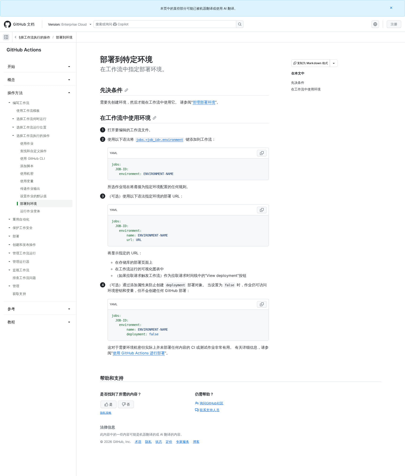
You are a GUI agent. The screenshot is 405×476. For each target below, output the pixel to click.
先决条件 (111, 90)
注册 (394, 24)
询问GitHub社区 (211, 403)
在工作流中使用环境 (125, 117)
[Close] (391, 7)
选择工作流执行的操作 (33, 37)
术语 (138, 442)
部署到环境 (64, 37)
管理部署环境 (204, 102)
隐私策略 (105, 412)
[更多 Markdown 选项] (334, 63)
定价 (169, 442)
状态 (158, 442)
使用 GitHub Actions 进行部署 (139, 353)
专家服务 (182, 442)
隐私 (148, 442)
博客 (196, 442)
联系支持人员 (209, 410)
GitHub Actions (24, 50)
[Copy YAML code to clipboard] (262, 153)
